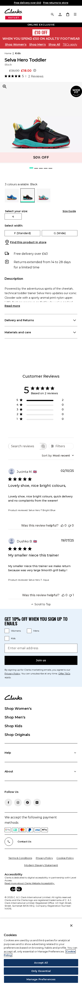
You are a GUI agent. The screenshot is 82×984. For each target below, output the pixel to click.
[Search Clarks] (52, 14)
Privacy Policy (44, 857)
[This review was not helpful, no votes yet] (69, 525)
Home (8, 53)
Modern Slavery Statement (41, 865)
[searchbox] (24, 446)
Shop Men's (37, 44)
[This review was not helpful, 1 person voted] (70, 595)
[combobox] (58, 455)
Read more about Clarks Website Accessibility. (30, 883)
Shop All (54, 44)
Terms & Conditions (20, 857)
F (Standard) (22, 233)
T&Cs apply (70, 44)
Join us (41, 660)
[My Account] (60, 14)
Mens (36, 630)
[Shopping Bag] (67, 14)
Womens (16, 630)
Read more (12, 306)
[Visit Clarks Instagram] (18, 802)
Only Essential (41, 970)
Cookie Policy (65, 857)
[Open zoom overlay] (5, 86)
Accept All (41, 962)
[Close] (71, 925)
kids (18, 53)
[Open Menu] (75, 14)
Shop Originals (17, 735)
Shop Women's (16, 44)
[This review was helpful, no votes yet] (62, 525)
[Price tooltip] (34, 70)
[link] (76, 91)
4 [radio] (13, 216)
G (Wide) (60, 233)
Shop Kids (13, 726)
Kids (13, 638)
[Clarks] (14, 14)
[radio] (12, 201)
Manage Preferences (41, 979)
